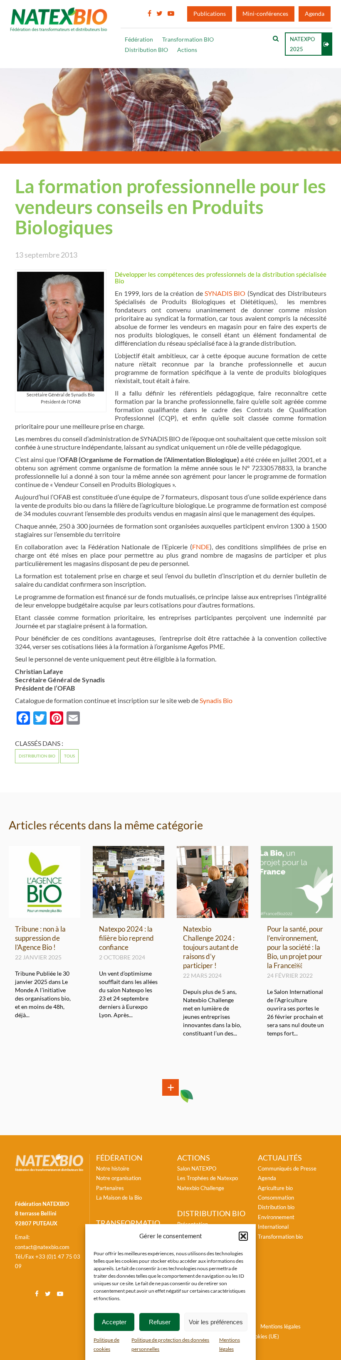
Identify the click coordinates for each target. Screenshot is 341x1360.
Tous (69, 756)
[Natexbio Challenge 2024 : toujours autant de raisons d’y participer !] (212, 914)
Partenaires (110, 1188)
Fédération (139, 39)
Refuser (159, 1322)
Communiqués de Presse (287, 1168)
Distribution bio (37, 756)
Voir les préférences (216, 1322)
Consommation (276, 1197)
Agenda (314, 13)
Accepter (114, 1322)
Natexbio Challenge (200, 1188)
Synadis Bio (216, 700)
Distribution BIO (146, 50)
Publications (209, 13)
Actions (187, 50)
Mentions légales (280, 1326)
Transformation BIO (188, 39)
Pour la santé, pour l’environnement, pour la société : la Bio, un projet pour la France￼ (295, 947)
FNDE (201, 547)
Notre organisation (118, 1178)
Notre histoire (112, 1168)
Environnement (276, 1217)
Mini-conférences (265, 13)
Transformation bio (280, 1236)
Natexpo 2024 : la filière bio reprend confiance (126, 938)
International (273, 1227)
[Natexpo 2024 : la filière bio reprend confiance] (128, 914)
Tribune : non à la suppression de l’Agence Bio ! (40, 938)
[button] (243, 1236)
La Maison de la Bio (119, 1197)
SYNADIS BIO (225, 293)
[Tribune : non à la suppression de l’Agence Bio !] (44, 914)
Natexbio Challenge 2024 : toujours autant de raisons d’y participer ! (210, 947)
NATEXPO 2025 (302, 44)
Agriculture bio (275, 1188)
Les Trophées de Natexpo (207, 1178)
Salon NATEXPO (196, 1168)
